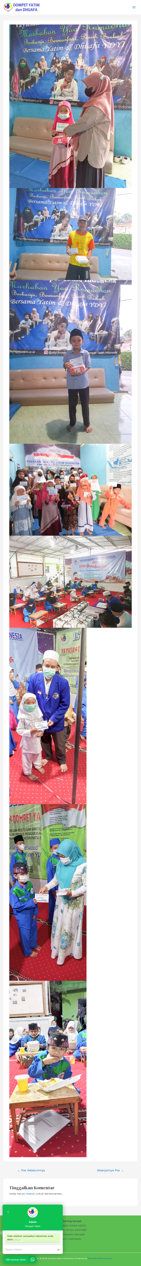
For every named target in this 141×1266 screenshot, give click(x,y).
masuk (30, 1193)
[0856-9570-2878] (2, 1233)
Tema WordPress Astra (100, 1258)
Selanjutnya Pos (110, 1170)
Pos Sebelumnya (31, 1170)
